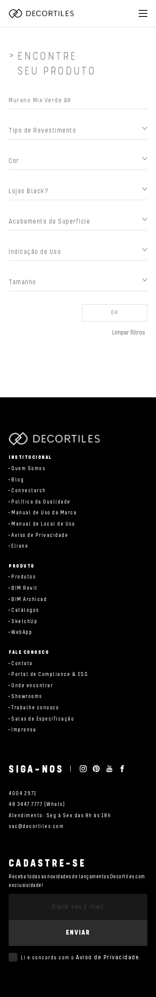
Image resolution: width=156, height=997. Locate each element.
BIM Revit (24, 588)
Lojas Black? (29, 191)
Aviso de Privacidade (39, 535)
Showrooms (26, 696)
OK (115, 312)
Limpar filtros (128, 332)
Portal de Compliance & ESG (49, 674)
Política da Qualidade (41, 502)
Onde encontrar (32, 685)
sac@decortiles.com (36, 826)
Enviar (78, 933)
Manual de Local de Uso (43, 524)
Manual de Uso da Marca (44, 513)
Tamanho (22, 282)
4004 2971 (23, 793)
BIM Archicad (29, 599)
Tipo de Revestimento (42, 131)
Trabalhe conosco (35, 708)
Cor (14, 161)
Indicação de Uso (35, 252)
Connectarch (28, 490)
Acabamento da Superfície (49, 222)
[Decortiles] (41, 13)
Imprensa (23, 730)
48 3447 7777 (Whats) (37, 804)
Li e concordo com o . (81, 957)
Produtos (23, 577)
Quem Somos (28, 468)
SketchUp (24, 621)
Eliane (19, 546)
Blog (17, 480)
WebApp (21, 632)
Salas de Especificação (42, 719)
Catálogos (25, 610)
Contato (22, 663)
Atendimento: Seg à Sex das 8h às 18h (60, 815)
